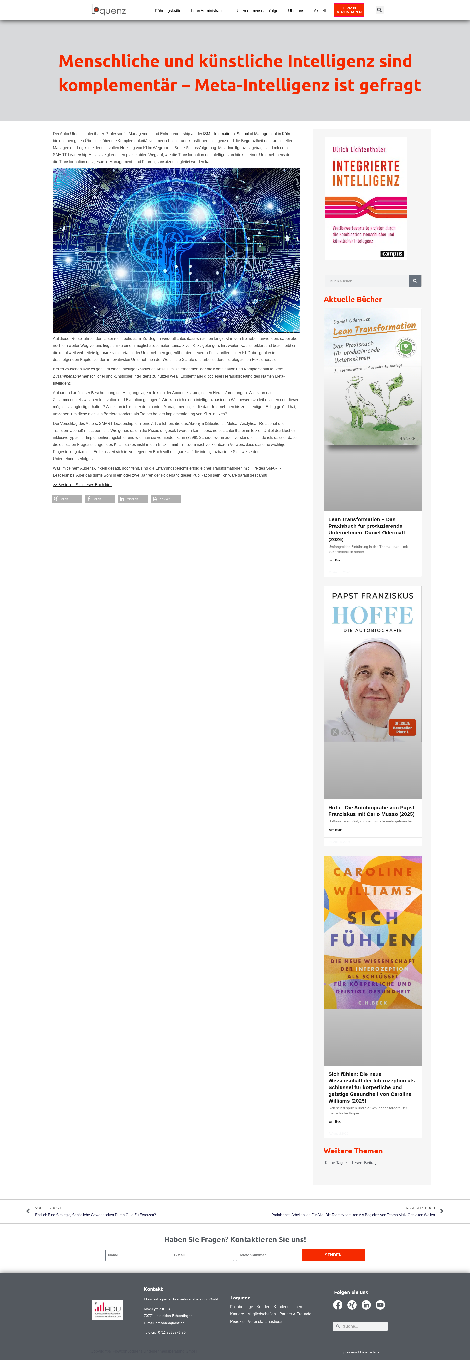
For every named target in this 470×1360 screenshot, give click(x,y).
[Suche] (415, 281)
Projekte (237, 1321)
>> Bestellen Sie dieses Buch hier (82, 485)
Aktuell (320, 11)
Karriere (237, 1314)
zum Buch (335, 560)
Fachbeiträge (241, 1307)
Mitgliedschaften (261, 1314)
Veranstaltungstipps (265, 1321)
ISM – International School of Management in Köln (246, 134)
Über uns (296, 11)
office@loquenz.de (170, 1323)
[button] (380, 10)
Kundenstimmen (288, 1307)
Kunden (263, 1307)
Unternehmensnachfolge (256, 11)
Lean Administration (208, 11)
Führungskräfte (168, 11)
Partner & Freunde (295, 1314)
